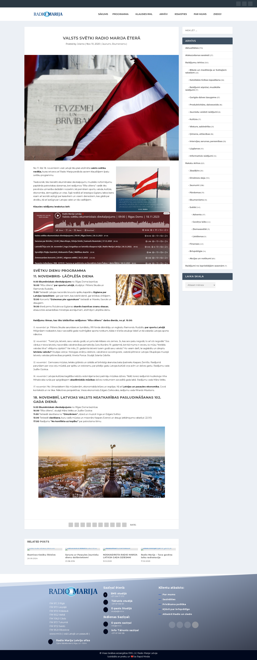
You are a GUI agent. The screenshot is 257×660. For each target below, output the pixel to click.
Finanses (194, 244)
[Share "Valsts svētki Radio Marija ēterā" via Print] (124, 525)
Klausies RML (143, 14)
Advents (197, 214)
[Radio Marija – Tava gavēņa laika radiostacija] (158, 549)
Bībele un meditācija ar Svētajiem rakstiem (206, 71)
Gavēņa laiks (199, 221)
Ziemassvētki (200, 229)
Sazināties (169, 599)
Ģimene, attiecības (200, 134)
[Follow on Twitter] (180, 625)
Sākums (103, 14)
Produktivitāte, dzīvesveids (204, 104)
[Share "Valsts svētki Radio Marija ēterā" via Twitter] (77, 525)
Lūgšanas (195, 148)
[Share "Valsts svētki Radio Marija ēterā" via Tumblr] (89, 525)
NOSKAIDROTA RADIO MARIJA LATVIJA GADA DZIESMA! (120, 556)
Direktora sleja (197, 178)
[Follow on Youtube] (195, 625)
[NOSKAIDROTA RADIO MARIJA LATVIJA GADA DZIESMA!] (120, 549)
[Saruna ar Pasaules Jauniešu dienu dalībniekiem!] (82, 549)
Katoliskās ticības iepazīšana (205, 80)
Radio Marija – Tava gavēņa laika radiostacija (157, 556)
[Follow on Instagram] (187, 625)
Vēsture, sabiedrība (200, 126)
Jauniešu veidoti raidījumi (204, 112)
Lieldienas (198, 236)
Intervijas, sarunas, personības (206, 141)
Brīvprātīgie (196, 251)
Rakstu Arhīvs (192, 163)
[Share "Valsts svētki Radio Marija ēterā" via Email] (118, 525)
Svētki (193, 207)
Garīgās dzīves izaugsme (203, 97)
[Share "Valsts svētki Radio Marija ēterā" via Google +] (83, 525)
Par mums (169, 594)
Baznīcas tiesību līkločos (41, 554)
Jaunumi (106, 44)
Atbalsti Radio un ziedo (177, 614)
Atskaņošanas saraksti (197, 55)
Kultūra (194, 119)
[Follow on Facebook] (172, 625)
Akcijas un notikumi (200, 258)
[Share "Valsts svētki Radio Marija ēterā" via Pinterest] (95, 525)
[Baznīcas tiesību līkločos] (44, 549)
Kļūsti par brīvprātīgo (176, 609)
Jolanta (80, 44)
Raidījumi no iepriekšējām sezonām (204, 265)
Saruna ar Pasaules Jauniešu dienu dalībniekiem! (82, 556)
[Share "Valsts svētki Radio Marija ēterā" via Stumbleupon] (112, 525)
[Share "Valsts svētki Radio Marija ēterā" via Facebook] (71, 525)
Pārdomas (195, 192)
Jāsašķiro (195, 170)
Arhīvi (163, 14)
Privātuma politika (174, 604)
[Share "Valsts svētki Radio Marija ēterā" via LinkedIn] (101, 525)
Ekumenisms (119, 44)
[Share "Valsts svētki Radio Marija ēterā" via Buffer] (106, 525)
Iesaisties (181, 14)
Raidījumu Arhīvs (194, 62)
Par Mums (200, 14)
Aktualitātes (192, 48)
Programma (120, 14)
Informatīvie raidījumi (201, 156)
